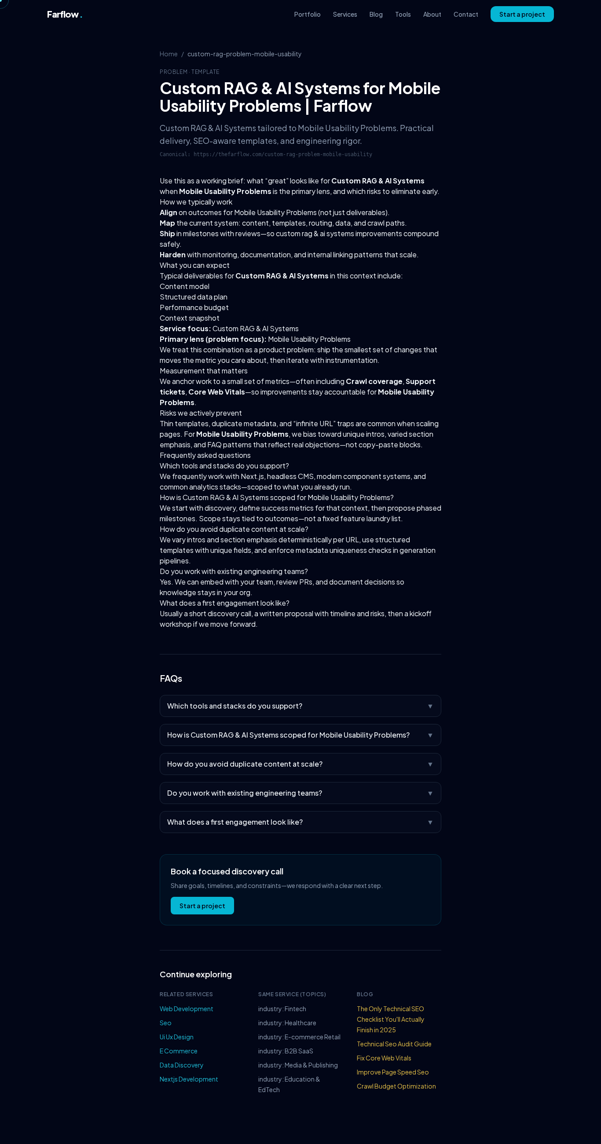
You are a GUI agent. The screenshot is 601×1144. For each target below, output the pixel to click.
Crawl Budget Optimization (396, 1086)
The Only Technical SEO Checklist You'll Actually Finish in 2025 (391, 1019)
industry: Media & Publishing (298, 1065)
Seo (166, 1023)
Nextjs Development (189, 1079)
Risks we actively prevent (201, 412)
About (432, 14)
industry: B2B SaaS (285, 1051)
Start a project (522, 14)
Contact (466, 14)
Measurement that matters (204, 370)
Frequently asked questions (205, 455)
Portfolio (307, 14)
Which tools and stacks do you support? (224, 465)
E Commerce (179, 1051)
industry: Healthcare (287, 1023)
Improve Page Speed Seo (393, 1072)
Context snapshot (190, 317)
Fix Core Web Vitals (384, 1058)
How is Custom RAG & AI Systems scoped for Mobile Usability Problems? (277, 497)
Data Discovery (182, 1065)
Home (169, 54)
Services (345, 14)
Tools (403, 14)
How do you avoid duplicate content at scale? (234, 529)
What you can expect (195, 265)
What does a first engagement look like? (225, 602)
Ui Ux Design (177, 1037)
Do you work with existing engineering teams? (234, 571)
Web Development (186, 1008)
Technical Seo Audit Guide (394, 1044)
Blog (376, 14)
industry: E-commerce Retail (299, 1037)
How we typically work (196, 201)
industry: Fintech (282, 1008)
